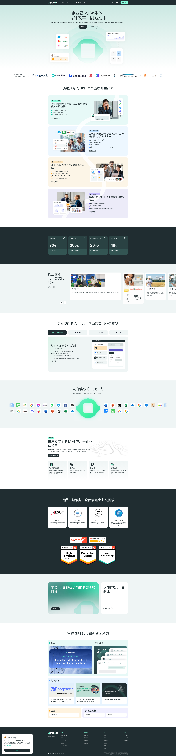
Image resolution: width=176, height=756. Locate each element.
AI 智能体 (63, 743)
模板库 (105, 743)
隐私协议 (62, 753)
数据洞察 (86, 743)
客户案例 (106, 740)
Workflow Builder (64, 745)
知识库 (62, 737)
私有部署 (126, 740)
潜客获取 (86, 737)
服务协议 (58, 753)
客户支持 (86, 735)
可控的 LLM (63, 740)
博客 (105, 735)
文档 (105, 745)
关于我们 (126, 735)
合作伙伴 (126, 737)
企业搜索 (86, 740)
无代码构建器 (64, 735)
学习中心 (106, 737)
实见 (105, 748)
